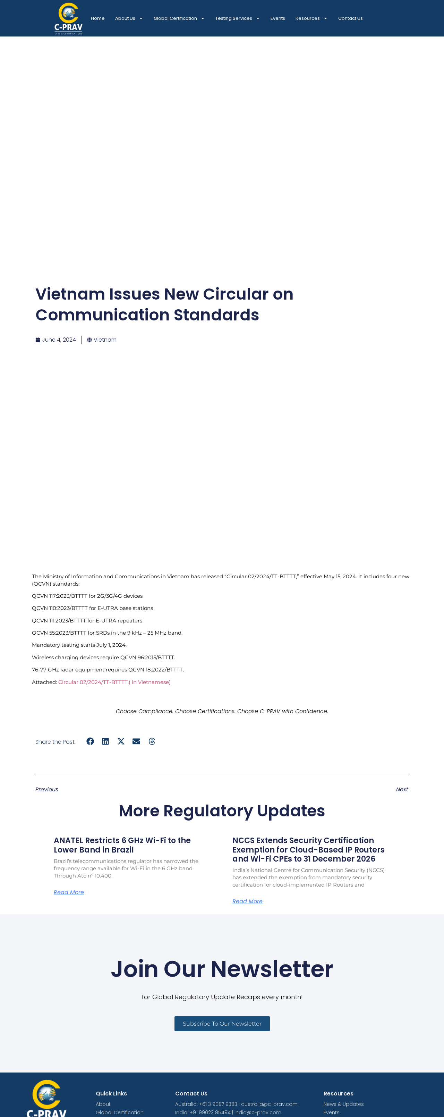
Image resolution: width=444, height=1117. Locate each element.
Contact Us (350, 18)
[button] (90, 741)
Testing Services (233, 18)
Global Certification (175, 18)
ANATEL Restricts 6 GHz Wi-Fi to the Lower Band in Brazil (122, 845)
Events (278, 18)
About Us (125, 18)
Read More (69, 892)
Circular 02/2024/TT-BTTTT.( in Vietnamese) (114, 682)
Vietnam (105, 340)
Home (98, 18)
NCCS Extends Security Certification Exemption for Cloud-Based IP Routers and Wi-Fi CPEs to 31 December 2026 (308, 849)
